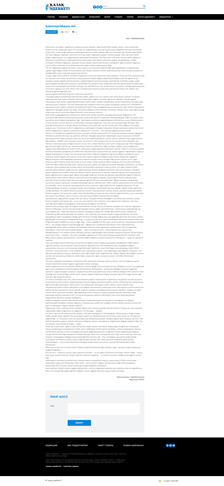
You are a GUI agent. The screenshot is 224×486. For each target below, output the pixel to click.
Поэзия (63, 17)
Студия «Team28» (170, 481)
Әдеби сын (78, 17)
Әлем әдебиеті (146, 17)
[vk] (100, 7)
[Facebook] (94, 7)
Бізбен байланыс (133, 445)
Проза (51, 17)
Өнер (107, 17)
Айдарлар (165, 17)
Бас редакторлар (77, 445)
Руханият (94, 17)
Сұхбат (118, 17)
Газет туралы (105, 445)
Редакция (51, 445)
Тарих (130, 17)
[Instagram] (97, 7)
